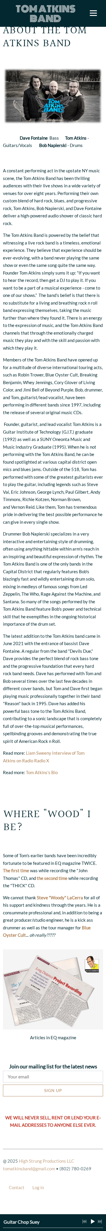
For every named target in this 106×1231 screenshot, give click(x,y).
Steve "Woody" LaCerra (60, 897)
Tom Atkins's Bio (42, 772)
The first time (16, 870)
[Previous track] (84, 1221)
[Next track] (99, 1221)
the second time (52, 878)
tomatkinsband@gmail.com (29, 1168)
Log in (38, 1187)
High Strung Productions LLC (46, 1161)
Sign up (53, 1090)
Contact (16, 1187)
